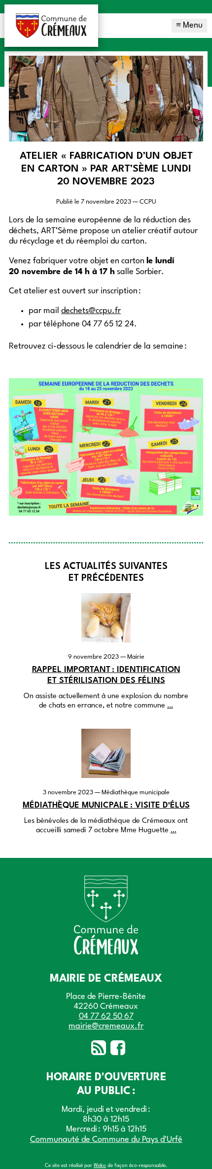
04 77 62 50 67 (106, 1016)
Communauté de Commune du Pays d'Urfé (106, 1139)
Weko (100, 1165)
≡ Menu (189, 25)
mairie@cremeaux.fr (106, 1026)
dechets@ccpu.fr (91, 311)
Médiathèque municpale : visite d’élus (106, 805)
